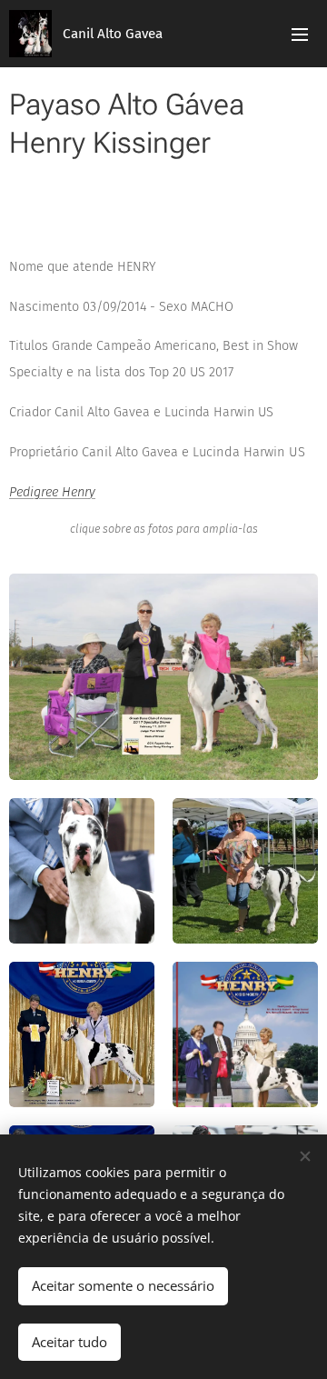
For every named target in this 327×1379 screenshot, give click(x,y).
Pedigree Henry (52, 492)
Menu (300, 33)
